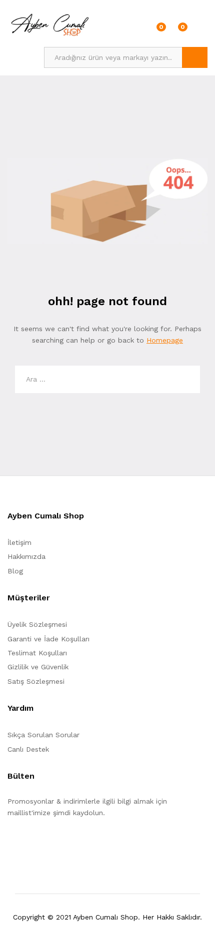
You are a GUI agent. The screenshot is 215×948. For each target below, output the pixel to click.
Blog (15, 571)
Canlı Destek (28, 749)
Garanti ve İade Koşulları (49, 639)
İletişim (20, 542)
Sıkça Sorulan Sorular (44, 735)
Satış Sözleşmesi (36, 681)
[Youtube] (56, 843)
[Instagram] (72, 843)
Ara (195, 57)
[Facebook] (10, 843)
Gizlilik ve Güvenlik (38, 667)
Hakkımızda (27, 556)
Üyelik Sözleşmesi (37, 624)
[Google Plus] (41, 843)
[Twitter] (26, 843)
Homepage (164, 340)
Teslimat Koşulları (37, 653)
